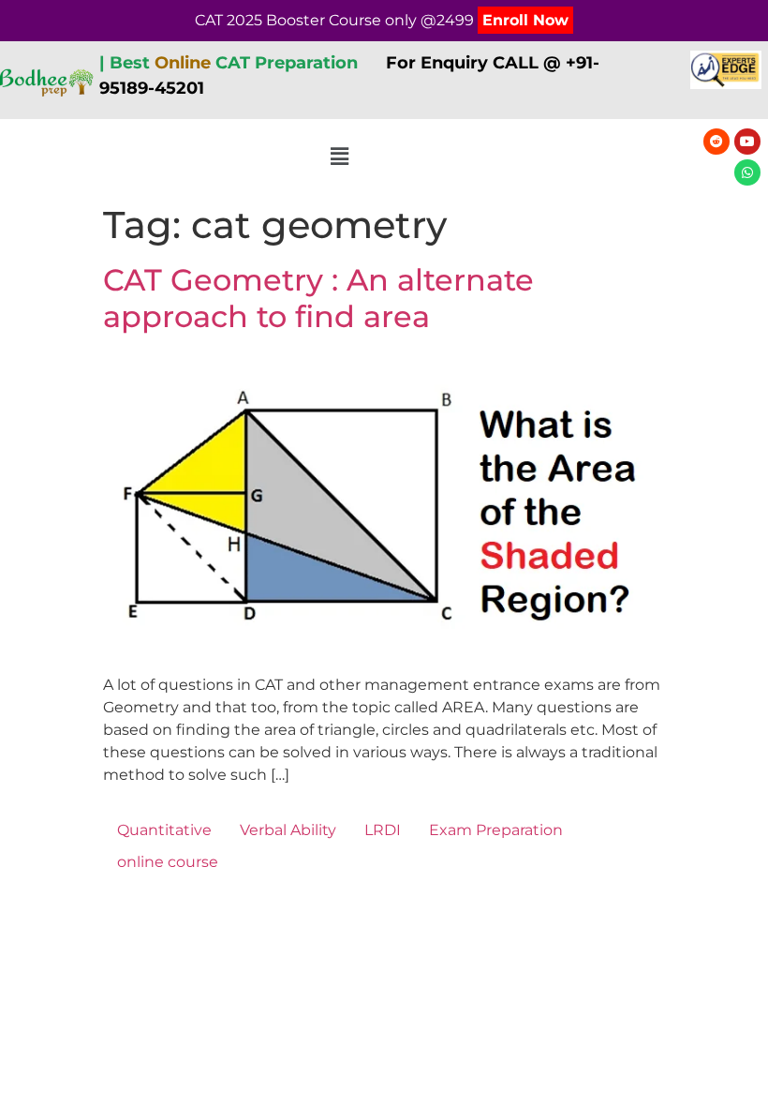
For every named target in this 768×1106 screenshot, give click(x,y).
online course (167, 862)
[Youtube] (747, 141)
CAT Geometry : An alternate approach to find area (318, 298)
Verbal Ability (288, 830)
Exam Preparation (496, 830)
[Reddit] (716, 141)
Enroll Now (525, 20)
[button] (340, 157)
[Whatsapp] (747, 172)
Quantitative (164, 830)
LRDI (382, 830)
